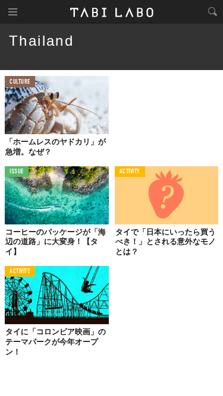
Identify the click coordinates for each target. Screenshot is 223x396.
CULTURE (20, 82)
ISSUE (17, 172)
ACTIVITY (130, 172)
